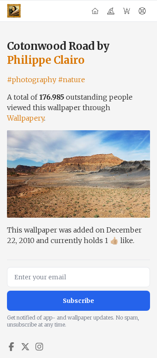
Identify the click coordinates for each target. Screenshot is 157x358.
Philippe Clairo (45, 60)
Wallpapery (25, 118)
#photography (31, 79)
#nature (71, 79)
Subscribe (78, 301)
